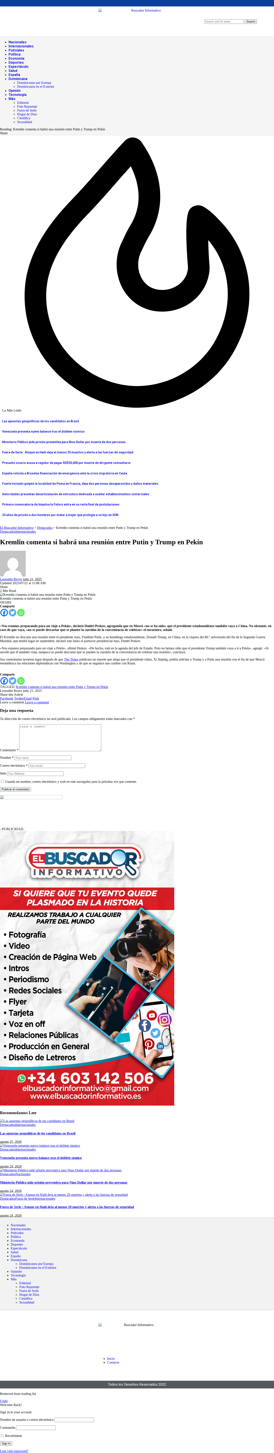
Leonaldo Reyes (11, 579)
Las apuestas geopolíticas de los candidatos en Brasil (40, 421)
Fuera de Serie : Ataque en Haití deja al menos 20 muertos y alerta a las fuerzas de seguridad (67, 452)
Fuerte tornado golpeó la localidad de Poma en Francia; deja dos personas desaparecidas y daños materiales (80, 483)
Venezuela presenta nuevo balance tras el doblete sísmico (43, 431)
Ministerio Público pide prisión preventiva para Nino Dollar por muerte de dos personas (64, 442)
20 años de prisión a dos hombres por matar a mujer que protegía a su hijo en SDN (60, 515)
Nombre (7, 757)
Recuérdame (13, 1436)
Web (3, 773)
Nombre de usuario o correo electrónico (27, 1419)
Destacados (7, 531)
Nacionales (22, 1174)
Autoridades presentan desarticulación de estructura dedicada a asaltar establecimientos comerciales (75, 494)
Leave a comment (37, 702)
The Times (71, 659)
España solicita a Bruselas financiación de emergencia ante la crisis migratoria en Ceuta (64, 473)
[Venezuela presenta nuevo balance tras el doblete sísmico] (40, 1145)
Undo (4, 1401)
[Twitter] (12, 612)
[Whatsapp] (21, 612)
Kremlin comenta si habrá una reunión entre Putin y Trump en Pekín (62, 687)
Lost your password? (14, 1451)
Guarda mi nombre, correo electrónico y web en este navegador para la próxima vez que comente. (71, 781)
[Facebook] (4, 612)
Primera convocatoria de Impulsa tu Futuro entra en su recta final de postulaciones (60, 504)
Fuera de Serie (25, 1198)
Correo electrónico (14, 765)
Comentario (9, 750)
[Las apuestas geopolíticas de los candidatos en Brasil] (37, 1121)
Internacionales (25, 531)
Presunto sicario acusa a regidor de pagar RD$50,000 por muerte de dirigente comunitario (66, 463)
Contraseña (7, 1427)
